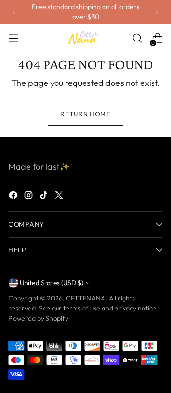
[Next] (156, 12)
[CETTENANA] (85, 38)
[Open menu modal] (13, 38)
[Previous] (14, 12)
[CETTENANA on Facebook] (14, 196)
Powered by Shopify (38, 318)
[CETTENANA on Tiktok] (44, 196)
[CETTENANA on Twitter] (60, 196)
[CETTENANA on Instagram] (29, 196)
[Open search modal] (137, 38)
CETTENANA (85, 298)
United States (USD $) (51, 283)
